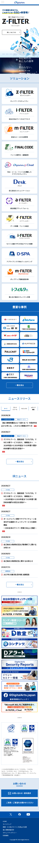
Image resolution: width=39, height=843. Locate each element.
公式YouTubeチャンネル (28, 814)
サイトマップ (7, 824)
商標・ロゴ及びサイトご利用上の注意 (15, 827)
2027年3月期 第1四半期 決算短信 (16, 574)
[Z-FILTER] (19, 31)
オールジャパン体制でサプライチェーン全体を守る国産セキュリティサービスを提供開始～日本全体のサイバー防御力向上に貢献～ (20, 523)
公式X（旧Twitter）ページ (11, 814)
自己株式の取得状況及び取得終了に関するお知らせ (20, 546)
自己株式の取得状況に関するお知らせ (18, 561)
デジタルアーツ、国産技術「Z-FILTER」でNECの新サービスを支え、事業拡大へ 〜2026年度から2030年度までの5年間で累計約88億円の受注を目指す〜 (20, 444)
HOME (5, 821)
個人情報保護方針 (8, 830)
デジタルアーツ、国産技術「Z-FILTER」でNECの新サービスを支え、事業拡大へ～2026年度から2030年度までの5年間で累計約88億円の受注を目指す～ (20, 498)
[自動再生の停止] (35, 54)
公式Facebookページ (19, 814)
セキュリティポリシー (10, 833)
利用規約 (5, 835)
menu (3, 2)
